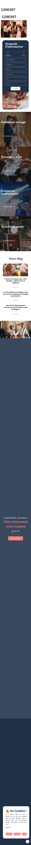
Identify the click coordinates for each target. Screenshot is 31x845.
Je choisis (24, 834)
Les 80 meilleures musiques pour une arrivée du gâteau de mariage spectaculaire (15, 294)
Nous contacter (15, 538)
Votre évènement (23, 55)
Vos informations (8, 55)
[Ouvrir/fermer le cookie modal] (27, 841)
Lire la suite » (15, 287)
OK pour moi (9, 834)
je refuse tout (17, 834)
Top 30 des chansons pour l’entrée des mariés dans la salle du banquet (15, 307)
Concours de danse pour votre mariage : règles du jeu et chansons (15, 281)
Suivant (15, 88)
